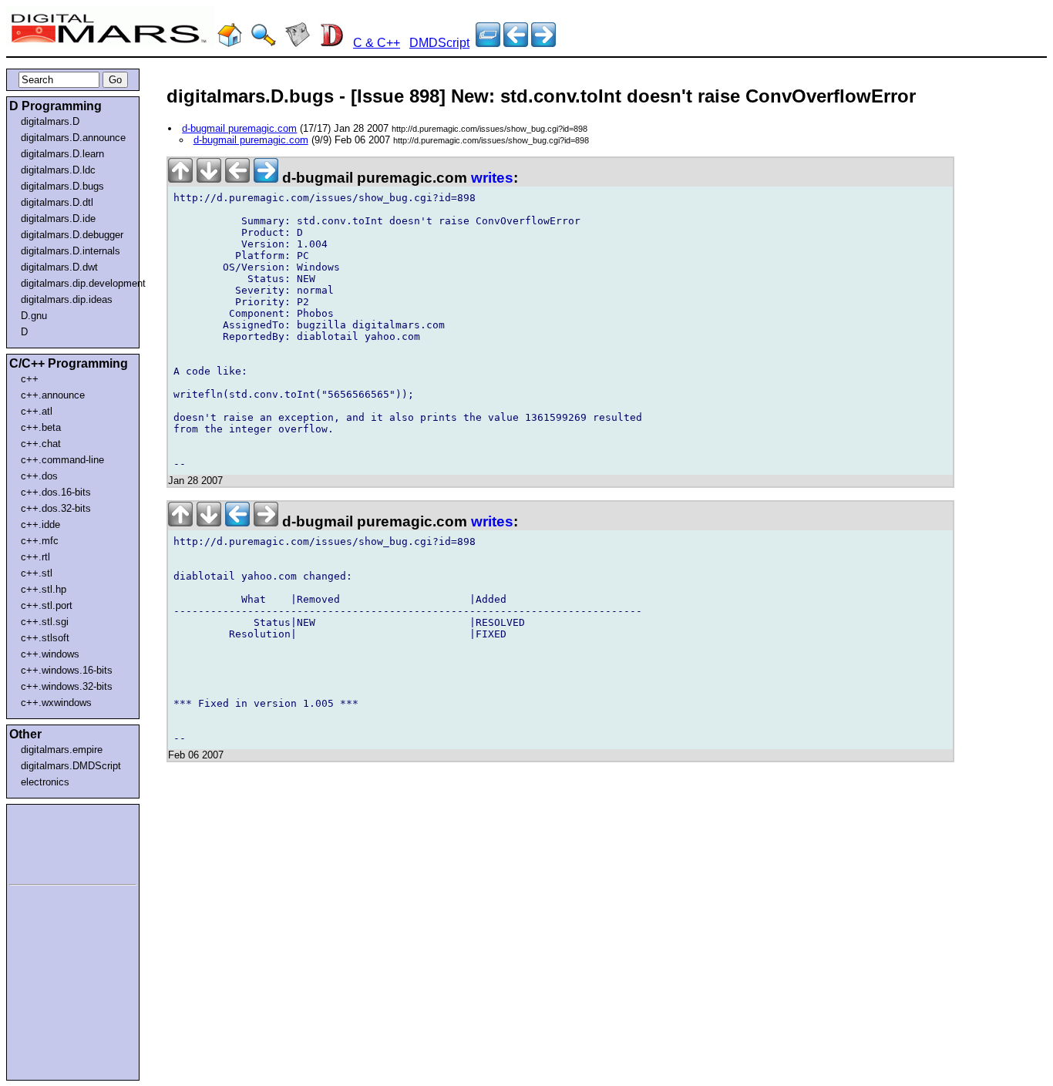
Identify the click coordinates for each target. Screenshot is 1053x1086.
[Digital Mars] (229, 42)
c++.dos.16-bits (56, 492)
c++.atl (36, 411)
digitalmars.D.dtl (57, 202)
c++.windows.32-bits (67, 686)
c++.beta (41, 427)
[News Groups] (297, 42)
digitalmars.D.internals (70, 251)
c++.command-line (62, 460)
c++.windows (50, 654)
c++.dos (39, 476)
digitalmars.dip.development (76, 283)
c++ (30, 379)
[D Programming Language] (331, 42)
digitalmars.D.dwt (59, 267)
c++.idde (40, 524)
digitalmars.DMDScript (71, 766)
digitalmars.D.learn (62, 154)
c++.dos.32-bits (56, 508)
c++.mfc (40, 540)
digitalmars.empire (62, 749)
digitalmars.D (50, 121)
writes (492, 178)
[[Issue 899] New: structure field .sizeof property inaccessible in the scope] (515, 42)
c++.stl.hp (43, 589)
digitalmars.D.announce (73, 137)
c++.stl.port (46, 605)
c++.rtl (35, 557)
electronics (45, 782)
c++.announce (53, 395)
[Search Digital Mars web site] (263, 42)
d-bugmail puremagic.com (239, 128)
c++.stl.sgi (45, 621)
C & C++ (376, 42)
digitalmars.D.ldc (58, 170)
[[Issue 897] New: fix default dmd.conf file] (543, 42)
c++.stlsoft (45, 638)
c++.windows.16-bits (67, 670)
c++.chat (41, 443)
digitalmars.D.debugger (72, 234)
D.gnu (34, 315)
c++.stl (36, 573)
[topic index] (488, 42)
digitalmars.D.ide (58, 218)
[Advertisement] (55, 841)
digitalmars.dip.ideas (67, 299)
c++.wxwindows (56, 702)
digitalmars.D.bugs (62, 186)
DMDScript (439, 42)
